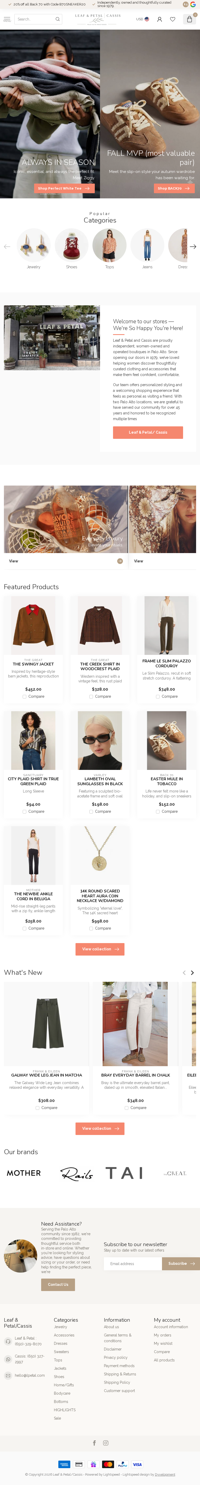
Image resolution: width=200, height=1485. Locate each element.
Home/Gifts (64, 1385)
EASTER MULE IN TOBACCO (167, 781)
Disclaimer (113, 1349)
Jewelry (60, 1327)
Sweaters (61, 1352)
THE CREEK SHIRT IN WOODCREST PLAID (100, 666)
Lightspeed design (136, 1474)
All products (164, 1360)
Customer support (119, 1391)
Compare (36, 696)
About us (111, 1327)
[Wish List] (172, 19)
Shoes (59, 1377)
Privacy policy (116, 1357)
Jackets (60, 1368)
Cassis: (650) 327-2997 (30, 1359)
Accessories (64, 1335)
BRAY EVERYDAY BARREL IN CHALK (135, 1075)
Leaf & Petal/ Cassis (148, 432)
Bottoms (61, 1402)
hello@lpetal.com (30, 1375)
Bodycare (62, 1393)
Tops (58, 1360)
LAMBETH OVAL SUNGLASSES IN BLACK (100, 781)
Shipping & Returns (120, 1374)
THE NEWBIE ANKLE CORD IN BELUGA (33, 896)
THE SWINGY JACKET (33, 664)
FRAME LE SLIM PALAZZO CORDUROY (166, 663)
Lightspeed (111, 1474)
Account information (171, 1327)
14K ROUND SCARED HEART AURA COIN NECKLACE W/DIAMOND (100, 896)
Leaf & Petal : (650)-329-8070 (28, 1341)
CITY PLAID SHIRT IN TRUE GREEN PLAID (33, 781)
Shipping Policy (117, 1382)
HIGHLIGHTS (65, 1410)
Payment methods (119, 1366)
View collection (96, 949)
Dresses (60, 1343)
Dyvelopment (165, 1474)
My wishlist (163, 1343)
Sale (57, 1418)
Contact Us (58, 1284)
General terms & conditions (118, 1338)
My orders (162, 1335)
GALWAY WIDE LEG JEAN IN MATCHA (46, 1075)
